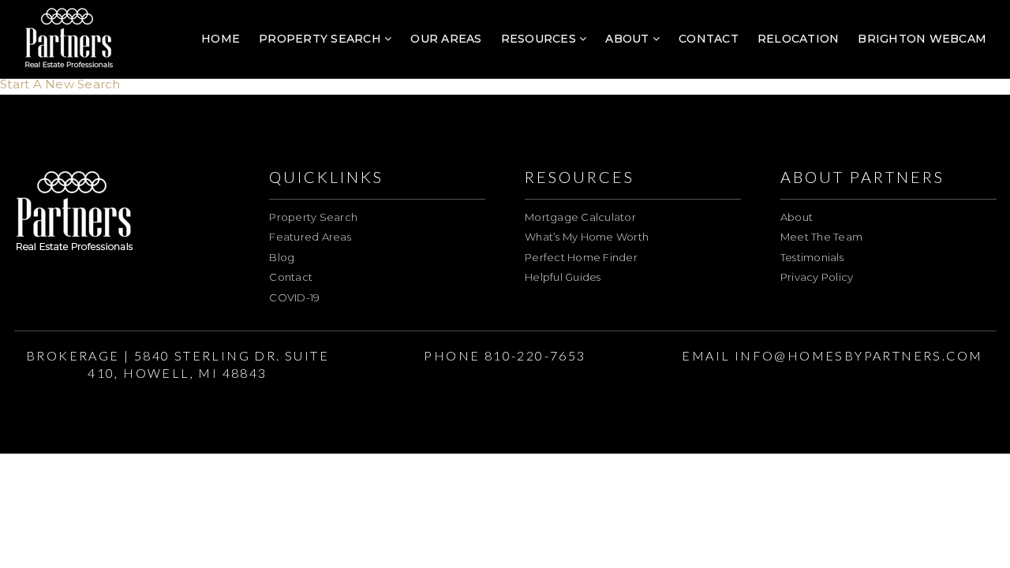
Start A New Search (60, 84)
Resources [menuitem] (540, 39)
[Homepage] (69, 39)
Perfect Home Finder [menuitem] (581, 257)
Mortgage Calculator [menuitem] (580, 217)
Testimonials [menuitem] (812, 257)
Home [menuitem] (220, 39)
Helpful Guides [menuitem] (563, 277)
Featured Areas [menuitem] (310, 236)
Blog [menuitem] (281, 257)
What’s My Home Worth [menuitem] (587, 236)
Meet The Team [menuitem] (821, 236)
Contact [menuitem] (709, 39)
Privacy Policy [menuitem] (817, 277)
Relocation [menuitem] (799, 39)
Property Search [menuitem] (321, 39)
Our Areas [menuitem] (445, 39)
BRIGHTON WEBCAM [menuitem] (922, 39)
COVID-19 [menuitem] (294, 297)
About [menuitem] (629, 39)
